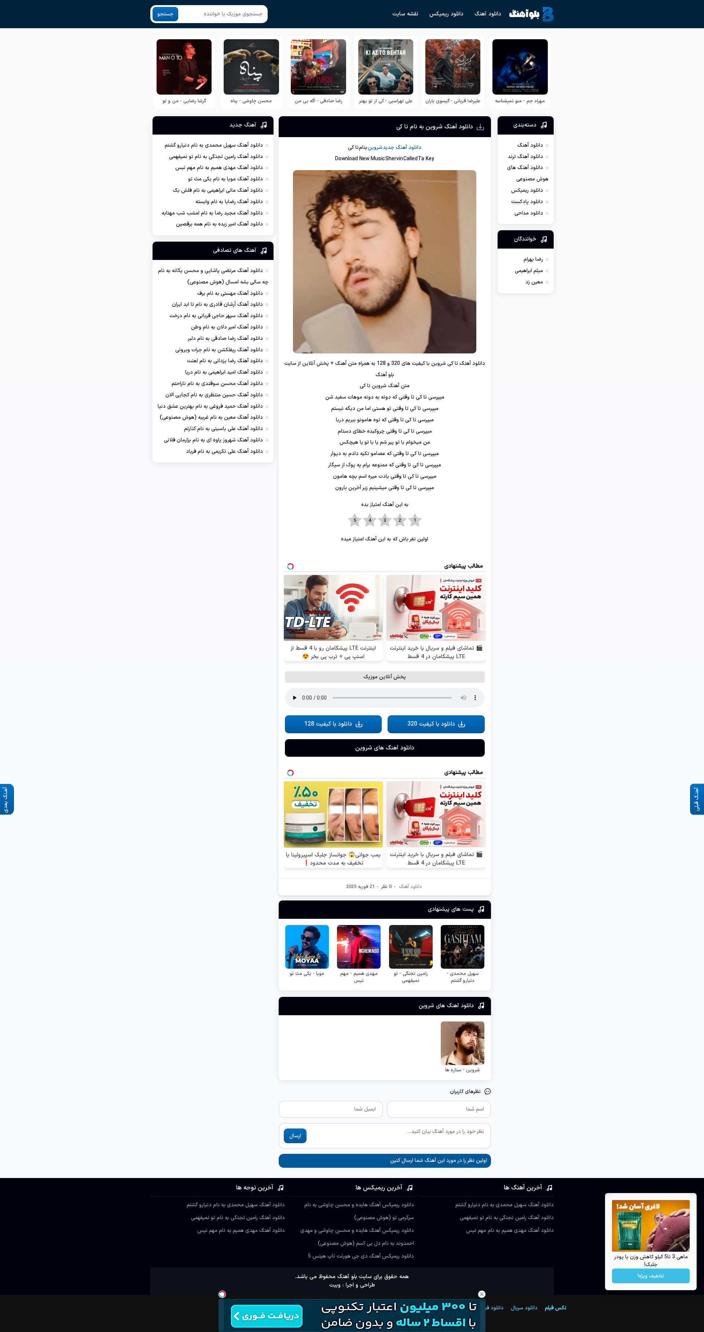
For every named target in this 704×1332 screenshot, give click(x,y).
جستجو (165, 14)
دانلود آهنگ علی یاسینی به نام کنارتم (223, 429)
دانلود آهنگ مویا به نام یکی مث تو (225, 179)
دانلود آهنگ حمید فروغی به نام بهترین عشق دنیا (210, 406)
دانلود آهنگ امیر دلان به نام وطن (227, 327)
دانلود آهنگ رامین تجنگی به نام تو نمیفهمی (216, 157)
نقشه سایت (405, 14)
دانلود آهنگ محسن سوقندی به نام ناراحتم (217, 384)
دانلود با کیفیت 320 (431, 724)
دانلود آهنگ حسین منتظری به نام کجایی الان (214, 395)
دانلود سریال (524, 1308)
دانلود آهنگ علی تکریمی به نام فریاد (224, 451)
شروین (375, 147)
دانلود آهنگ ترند (525, 157)
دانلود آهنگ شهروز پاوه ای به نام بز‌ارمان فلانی (213, 440)
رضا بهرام (533, 259)
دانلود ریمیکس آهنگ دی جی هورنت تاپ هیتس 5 (361, 1256)
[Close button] (481, 1294)
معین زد (534, 282)
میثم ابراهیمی (529, 271)
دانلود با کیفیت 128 (328, 724)
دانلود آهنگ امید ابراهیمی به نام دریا (224, 372)
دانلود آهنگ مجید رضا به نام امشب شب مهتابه (212, 213)
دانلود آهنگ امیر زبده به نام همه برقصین (219, 224)
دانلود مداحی (528, 213)
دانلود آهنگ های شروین (384, 748)
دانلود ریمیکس (446, 14)
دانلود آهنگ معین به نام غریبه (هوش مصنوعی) (211, 417)
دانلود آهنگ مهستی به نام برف (230, 293)
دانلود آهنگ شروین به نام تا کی (434, 126)
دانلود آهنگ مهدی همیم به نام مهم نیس (219, 168)
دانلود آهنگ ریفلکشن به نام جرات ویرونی (219, 350)
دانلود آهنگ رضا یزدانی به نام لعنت (225, 361)
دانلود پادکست (527, 202)
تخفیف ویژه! (651, 1276)
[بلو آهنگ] (531, 14)
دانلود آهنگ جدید (402, 147)
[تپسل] (222, 1294)
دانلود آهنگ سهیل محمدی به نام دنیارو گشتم (214, 145)
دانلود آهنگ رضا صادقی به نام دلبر (225, 338)
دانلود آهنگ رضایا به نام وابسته (229, 202)
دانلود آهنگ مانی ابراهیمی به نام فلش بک (218, 190)
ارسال (295, 1136)
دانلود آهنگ (487, 14)
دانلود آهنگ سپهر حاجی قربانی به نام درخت (216, 316)
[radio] (415, 520)
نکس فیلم (555, 1308)
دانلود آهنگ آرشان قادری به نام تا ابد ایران (217, 304)
